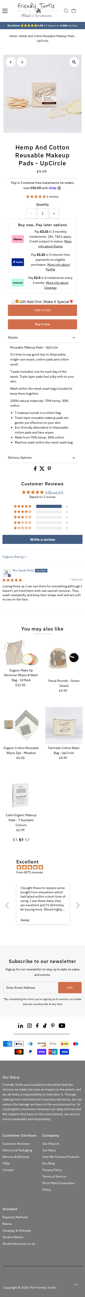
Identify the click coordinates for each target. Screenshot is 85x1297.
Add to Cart (43, 310)
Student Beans (12, 1237)
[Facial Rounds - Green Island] (64, 658)
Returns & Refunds (15, 1157)
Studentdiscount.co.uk (18, 1244)
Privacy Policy (52, 1170)
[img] (12, 580)
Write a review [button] (42, 539)
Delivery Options (20, 457)
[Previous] (11, 62)
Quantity (42, 204)
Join (70, 987)
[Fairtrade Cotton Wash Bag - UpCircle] (64, 725)
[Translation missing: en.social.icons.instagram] (29, 1026)
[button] (36, 196)
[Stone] (27, 839)
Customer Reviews (15, 1144)
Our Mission (50, 1144)
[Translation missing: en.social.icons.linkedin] (20, 1026)
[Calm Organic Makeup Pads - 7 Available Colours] (21, 792)
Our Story (49, 1150)
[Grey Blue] (21, 839)
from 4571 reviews (29, 872)
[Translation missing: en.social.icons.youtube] (62, 1026)
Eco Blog (48, 1163)
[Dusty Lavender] (15, 839)
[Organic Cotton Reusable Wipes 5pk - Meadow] (21, 725)
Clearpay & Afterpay (16, 1230)
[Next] (22, 62)
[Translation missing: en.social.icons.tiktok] (45, 1026)
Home (13, 36)
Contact (8, 1170)
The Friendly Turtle (42, 1287)
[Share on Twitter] (42, 470)
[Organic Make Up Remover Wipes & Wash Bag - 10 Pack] (21, 653)
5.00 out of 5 (54, 492)
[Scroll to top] (75, 1284)
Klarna (7, 1224)
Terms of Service (54, 1176)
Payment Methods (15, 1217)
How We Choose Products (60, 1157)
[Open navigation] (5, 11)
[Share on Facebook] (35, 470)
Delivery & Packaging (17, 1150)
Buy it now (42, 324)
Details (13, 337)
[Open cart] (73, 11)
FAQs (6, 1163)
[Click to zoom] (74, 62)
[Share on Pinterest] (49, 470)
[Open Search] (66, 11)
